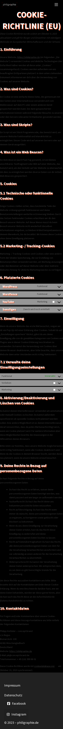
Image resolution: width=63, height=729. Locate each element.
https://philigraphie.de (28, 57)
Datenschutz (13, 695)
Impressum (12, 685)
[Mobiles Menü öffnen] (56, 4)
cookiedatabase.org (44, 666)
